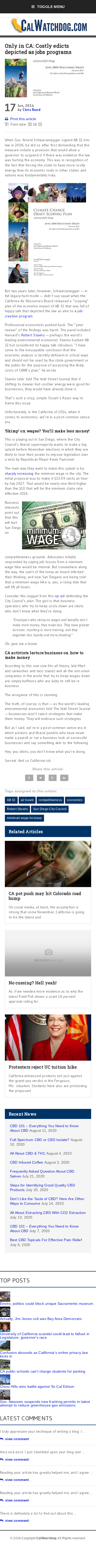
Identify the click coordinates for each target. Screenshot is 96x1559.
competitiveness (50, 800)
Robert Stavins (33, 335)
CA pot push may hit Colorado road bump (45, 896)
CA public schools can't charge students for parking (43, 1371)
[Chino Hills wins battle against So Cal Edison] (5, 1376)
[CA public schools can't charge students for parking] (5, 1361)
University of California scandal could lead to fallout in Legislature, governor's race (44, 1335)
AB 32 (11, 800)
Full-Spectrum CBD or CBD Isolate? (40, 1140)
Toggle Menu (51, 7)
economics (75, 800)
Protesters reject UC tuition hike (43, 1067)
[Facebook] (29, 778)
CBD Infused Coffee (26, 1162)
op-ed (60, 596)
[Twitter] (41, 778)
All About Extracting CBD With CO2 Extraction (48, 1213)
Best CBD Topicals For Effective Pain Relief (46, 1240)
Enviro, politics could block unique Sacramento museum (46, 1303)
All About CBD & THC (27, 1153)
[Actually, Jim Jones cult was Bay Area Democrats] (5, 1308)
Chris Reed (31, 109)
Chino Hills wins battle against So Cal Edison (37, 1386)
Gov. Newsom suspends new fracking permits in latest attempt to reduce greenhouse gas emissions (45, 1403)
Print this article (23, 119)
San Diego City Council (50, 809)
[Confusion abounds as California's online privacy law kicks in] (5, 1342)
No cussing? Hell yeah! (33, 982)
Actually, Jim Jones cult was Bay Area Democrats (41, 1319)
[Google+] (53, 778)
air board (27, 800)
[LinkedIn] (64, 778)
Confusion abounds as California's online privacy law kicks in (44, 1354)
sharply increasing (19, 473)
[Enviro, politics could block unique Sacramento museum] (5, 1293)
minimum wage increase (24, 818)
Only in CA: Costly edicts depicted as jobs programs (38, 48)
